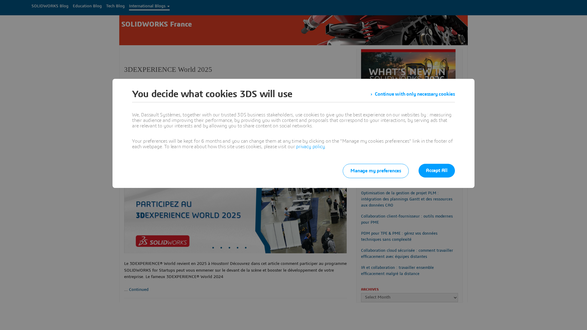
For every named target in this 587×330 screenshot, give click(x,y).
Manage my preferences (375, 170)
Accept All (437, 170)
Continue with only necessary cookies (415, 94)
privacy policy (310, 146)
